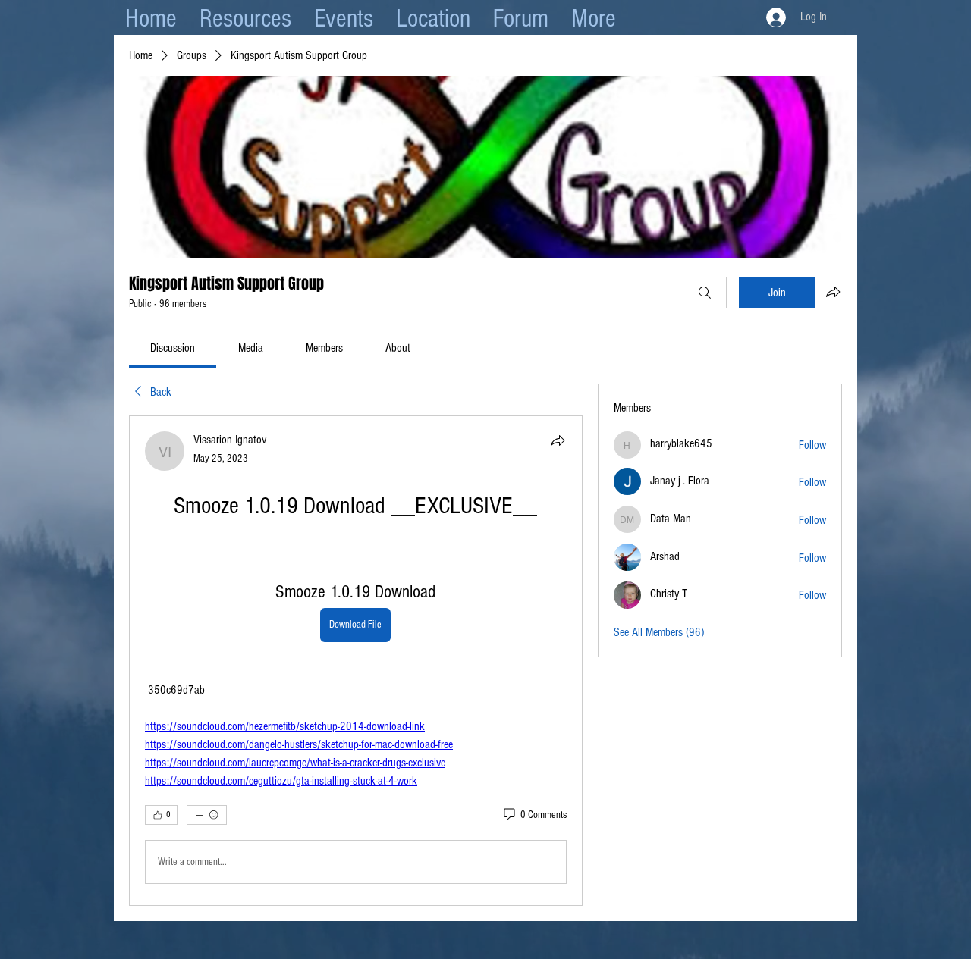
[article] (356, 660)
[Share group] (833, 292)
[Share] (557, 440)
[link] (172, 348)
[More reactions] (207, 815)
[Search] (705, 292)
